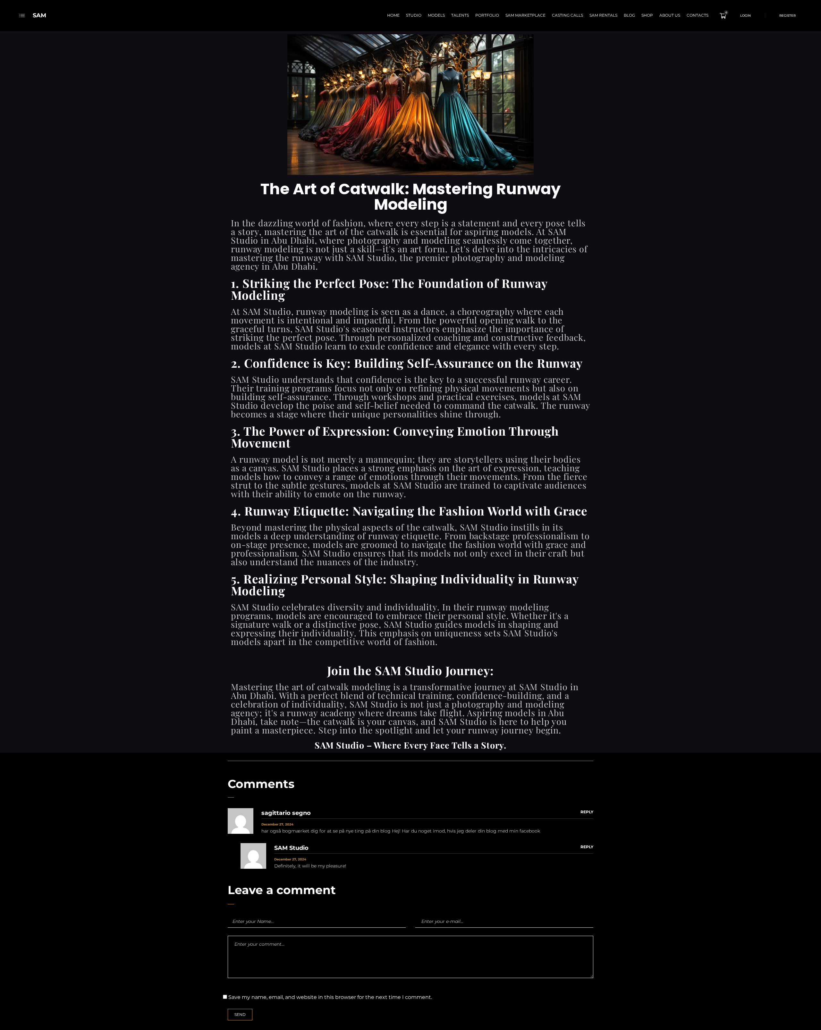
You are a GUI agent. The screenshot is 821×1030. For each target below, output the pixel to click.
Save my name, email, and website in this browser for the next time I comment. (330, 997)
